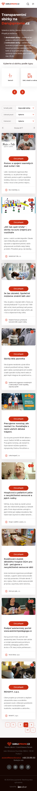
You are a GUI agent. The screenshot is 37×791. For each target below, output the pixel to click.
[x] (9, 767)
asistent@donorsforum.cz (11, 757)
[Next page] (33, 730)
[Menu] (33, 4)
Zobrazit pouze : (9, 115)
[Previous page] (7, 724)
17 (27, 730)
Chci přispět (18, 159)
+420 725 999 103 (28, 757)
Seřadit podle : (8, 108)
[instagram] (15, 767)
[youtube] (21, 767)
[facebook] (28, 767)
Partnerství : (7, 121)
